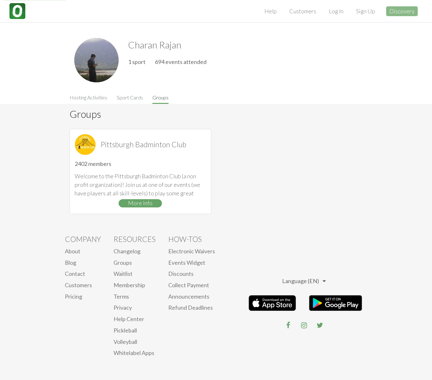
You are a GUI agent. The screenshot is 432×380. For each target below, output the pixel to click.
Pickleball (125, 330)
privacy (123, 307)
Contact (75, 273)
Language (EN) (300, 280)
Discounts (181, 273)
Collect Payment (188, 285)
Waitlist (123, 273)
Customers (302, 11)
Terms (121, 296)
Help (270, 11)
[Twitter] (319, 325)
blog (70, 262)
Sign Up (365, 11)
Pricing (73, 296)
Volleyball (125, 341)
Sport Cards (130, 97)
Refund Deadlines (190, 307)
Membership (129, 285)
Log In (336, 11)
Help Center (129, 318)
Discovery (402, 11)
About (72, 251)
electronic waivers (191, 251)
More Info (140, 203)
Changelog (127, 251)
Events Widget (186, 262)
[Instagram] (304, 325)
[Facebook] (288, 325)
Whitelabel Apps (134, 352)
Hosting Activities (88, 97)
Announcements (188, 296)
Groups (160, 97)
